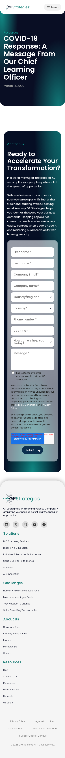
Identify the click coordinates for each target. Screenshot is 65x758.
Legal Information (44, 721)
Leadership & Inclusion (15, 547)
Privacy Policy (17, 721)
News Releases (11, 689)
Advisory (8, 567)
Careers (7, 653)
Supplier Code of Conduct (33, 735)
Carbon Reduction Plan (44, 728)
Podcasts (8, 696)
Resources (11, 33)
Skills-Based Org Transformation (20, 610)
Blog (5, 670)
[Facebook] (44, 524)
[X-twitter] (16, 524)
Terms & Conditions (26, 404)
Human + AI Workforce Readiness (21, 590)
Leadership (9, 640)
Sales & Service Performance (18, 560)
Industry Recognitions (15, 633)
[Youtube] (34, 524)
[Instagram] (25, 524)
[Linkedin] (6, 524)
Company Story (12, 627)
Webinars (8, 702)
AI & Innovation (11, 573)
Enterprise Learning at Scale (18, 597)
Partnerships (10, 646)
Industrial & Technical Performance (22, 554)
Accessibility (15, 728)
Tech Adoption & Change (16, 603)
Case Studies (10, 676)
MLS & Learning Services (16, 541)
